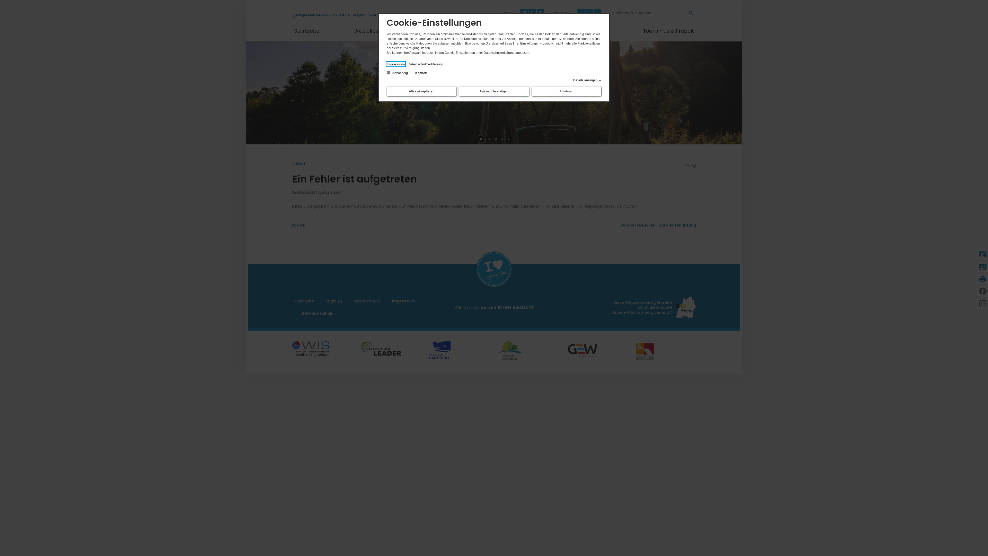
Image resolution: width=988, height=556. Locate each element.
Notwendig (400, 73)
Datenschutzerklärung (425, 64)
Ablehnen (566, 91)
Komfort (420, 73)
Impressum (396, 64)
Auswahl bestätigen (494, 91)
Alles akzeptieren (421, 91)
